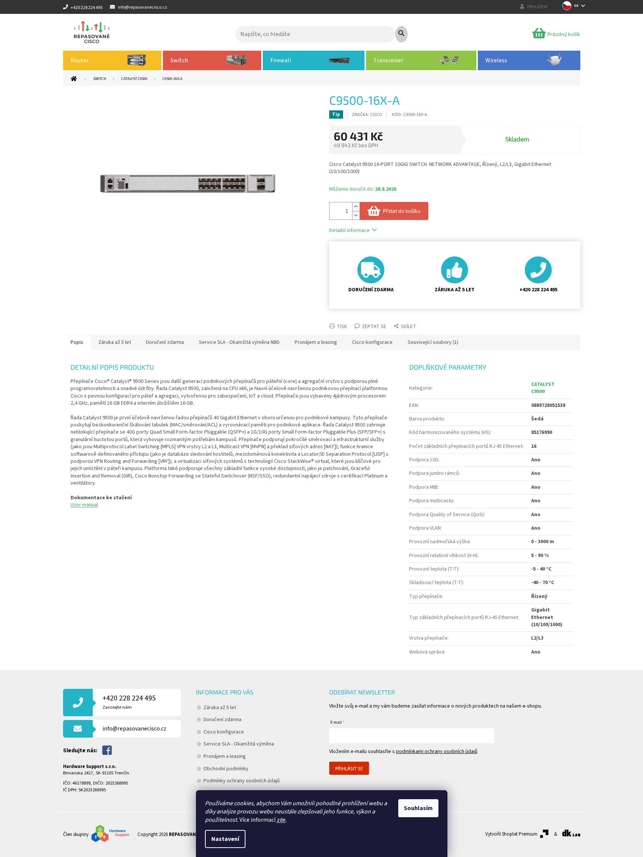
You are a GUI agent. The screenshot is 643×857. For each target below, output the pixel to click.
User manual (84, 505)
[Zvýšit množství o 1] (356, 206)
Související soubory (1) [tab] (433, 342)
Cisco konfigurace (223, 732)
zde (281, 820)
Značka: (367, 114)
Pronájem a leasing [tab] (316, 342)
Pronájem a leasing (224, 756)
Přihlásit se (349, 768)
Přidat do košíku (401, 211)
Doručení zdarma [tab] (165, 342)
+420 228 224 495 (129, 702)
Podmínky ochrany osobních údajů (241, 781)
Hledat (401, 34)
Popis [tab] (77, 342)
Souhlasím (418, 808)
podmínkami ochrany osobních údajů (436, 751)
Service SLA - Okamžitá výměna (238, 744)
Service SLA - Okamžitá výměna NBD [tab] (239, 342)
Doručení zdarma (222, 719)
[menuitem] (112, 60)
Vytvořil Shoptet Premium (511, 834)
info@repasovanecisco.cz (134, 728)
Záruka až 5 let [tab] (114, 342)
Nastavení (225, 839)
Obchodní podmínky (225, 769)
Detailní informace (349, 230)
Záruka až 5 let (219, 707)
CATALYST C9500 (542, 388)
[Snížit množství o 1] (356, 215)
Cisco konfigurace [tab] (372, 342)
